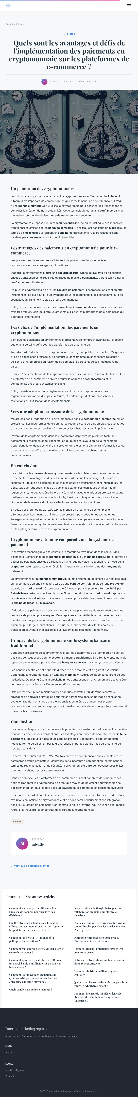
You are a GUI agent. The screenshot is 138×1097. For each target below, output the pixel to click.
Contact (9, 1076)
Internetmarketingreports (26, 1028)
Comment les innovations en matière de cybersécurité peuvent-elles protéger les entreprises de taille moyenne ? (33, 978)
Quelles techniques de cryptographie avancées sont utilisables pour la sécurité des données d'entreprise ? (101, 926)
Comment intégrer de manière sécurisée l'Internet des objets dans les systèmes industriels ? (98, 997)
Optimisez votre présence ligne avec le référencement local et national (96, 939)
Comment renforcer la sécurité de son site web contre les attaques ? (36, 950)
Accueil (9, 24)
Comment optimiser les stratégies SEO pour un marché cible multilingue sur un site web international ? (35, 963)
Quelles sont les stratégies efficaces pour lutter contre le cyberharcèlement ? (101, 984)
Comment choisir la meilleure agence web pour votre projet (99, 950)
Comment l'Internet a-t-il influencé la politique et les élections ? (31, 939)
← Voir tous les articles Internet (30, 865)
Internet (20, 24)
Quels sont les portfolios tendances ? (30, 989)
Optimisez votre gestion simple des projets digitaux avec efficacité (99, 961)
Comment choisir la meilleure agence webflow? (96, 973)
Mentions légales (14, 1070)
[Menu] (129, 5)
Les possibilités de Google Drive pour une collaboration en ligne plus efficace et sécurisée (98, 911)
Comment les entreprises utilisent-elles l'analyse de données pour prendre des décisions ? (32, 911)
